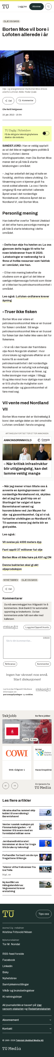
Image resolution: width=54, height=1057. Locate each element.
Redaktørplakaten (39, 1008)
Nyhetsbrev (11, 580)
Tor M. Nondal (11, 944)
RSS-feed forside (13, 953)
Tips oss (43, 913)
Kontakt (7, 1028)
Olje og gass (11, 21)
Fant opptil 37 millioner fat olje (22, 549)
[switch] (46, 133)
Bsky (5, 972)
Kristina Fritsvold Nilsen (17, 932)
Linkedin (7, 966)
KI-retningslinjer (12, 996)
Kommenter (27, 100)
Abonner (36, 6)
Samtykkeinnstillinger (15, 984)
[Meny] (48, 6)
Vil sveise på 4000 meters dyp (22, 542)
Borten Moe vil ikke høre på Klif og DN (26, 557)
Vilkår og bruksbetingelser (18, 990)
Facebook (8, 959)
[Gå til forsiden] (5, 6)
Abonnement (10, 1019)
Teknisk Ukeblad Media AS (30, 1040)
